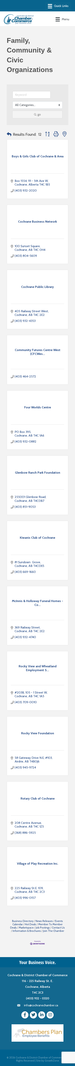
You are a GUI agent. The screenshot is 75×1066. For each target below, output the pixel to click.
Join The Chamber (53, 930)
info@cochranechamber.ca (41, 1005)
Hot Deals (30, 924)
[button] (9, 134)
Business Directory (22, 921)
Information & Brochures (27, 930)
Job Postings (43, 927)
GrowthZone (52, 1060)
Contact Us (58, 927)
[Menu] (58, 6)
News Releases (44, 921)
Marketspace (26, 927)
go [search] (39, 114)
